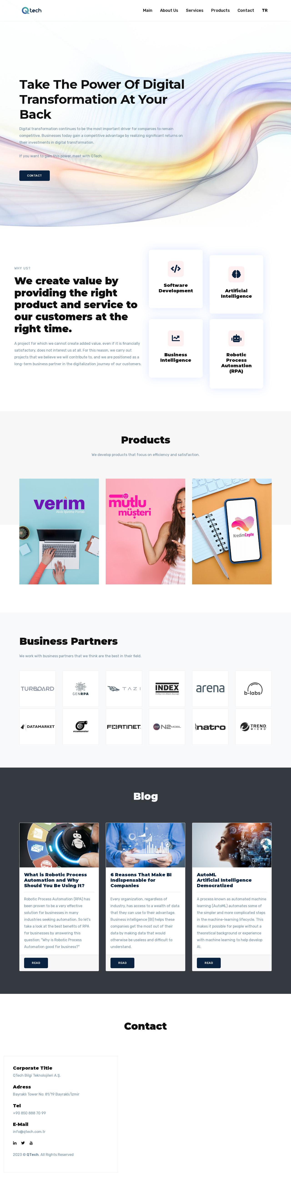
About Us (169, 10)
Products (220, 10)
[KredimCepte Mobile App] (232, 531)
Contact (246, 10)
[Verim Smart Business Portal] (59, 531)
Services (194, 10)
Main (147, 10)
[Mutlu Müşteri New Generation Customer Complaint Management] (145, 531)
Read (36, 963)
